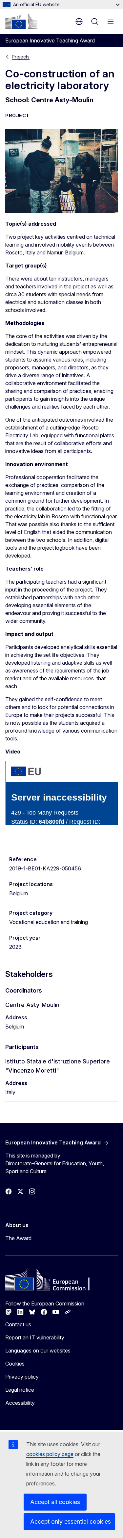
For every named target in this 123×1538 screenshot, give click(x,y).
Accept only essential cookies (70, 1521)
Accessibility (20, 1403)
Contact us (18, 1324)
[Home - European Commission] (21, 21)
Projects (21, 56)
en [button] (79, 21)
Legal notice (19, 1389)
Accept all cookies (55, 1501)
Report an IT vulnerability (34, 1337)
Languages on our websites (38, 1350)
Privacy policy (22, 1376)
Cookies (15, 1363)
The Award (18, 1238)
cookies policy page (49, 1454)
